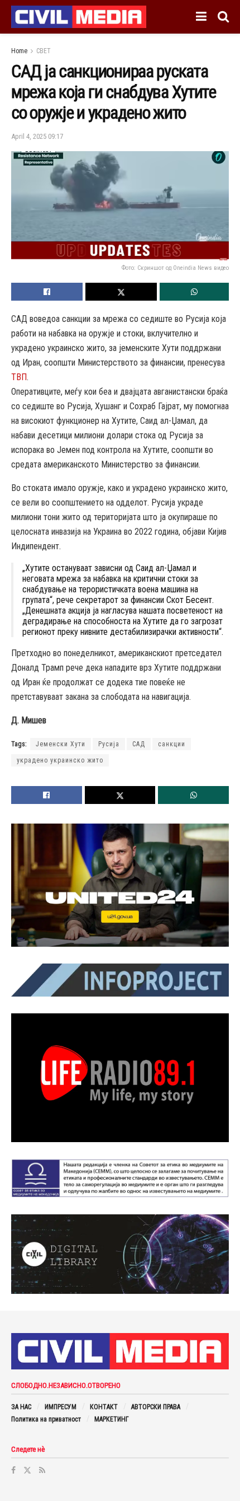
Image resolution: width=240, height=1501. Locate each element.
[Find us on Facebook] (13, 1470)
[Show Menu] (201, 17)
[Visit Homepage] (78, 17)
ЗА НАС (21, 1407)
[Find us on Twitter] (27, 1470)
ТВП (19, 377)
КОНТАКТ (104, 1407)
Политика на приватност (46, 1419)
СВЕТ (43, 51)
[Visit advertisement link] (120, 885)
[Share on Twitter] (121, 292)
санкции (171, 744)
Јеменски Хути (60, 744)
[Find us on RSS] (42, 1470)
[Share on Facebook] (47, 292)
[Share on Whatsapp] (194, 292)
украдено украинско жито (60, 760)
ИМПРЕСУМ (60, 1407)
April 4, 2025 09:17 (37, 136)
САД (138, 744)
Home (19, 51)
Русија (108, 744)
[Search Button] (223, 17)
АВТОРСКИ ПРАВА (155, 1407)
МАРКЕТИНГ (111, 1419)
